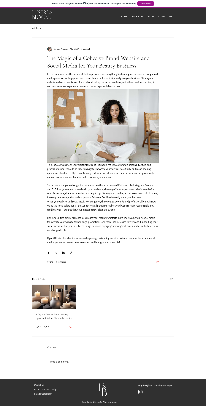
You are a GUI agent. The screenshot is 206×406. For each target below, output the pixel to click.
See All (171, 279)
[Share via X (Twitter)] (56, 252)
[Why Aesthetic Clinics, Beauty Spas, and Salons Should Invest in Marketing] (54, 297)
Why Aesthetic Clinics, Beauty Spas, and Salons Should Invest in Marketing (53, 316)
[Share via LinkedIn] (63, 252)
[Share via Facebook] (48, 252)
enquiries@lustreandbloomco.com (155, 385)
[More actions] (157, 49)
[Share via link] (70, 252)
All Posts (36, 28)
